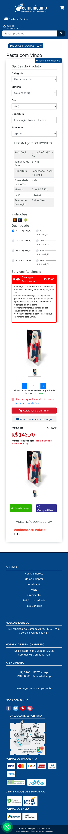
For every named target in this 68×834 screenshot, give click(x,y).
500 (42, 250)
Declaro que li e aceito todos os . (35, 401)
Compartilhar (45, 510)
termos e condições (27, 403)
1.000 (42, 260)
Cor (14, 100)
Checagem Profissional (28, 279)
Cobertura (18, 113)
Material (16, 86)
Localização (34, 584)
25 (17, 250)
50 (17, 260)
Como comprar (34, 578)
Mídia (34, 589)
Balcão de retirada (34, 600)
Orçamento (34, 595)
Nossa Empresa (34, 573)
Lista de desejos (22, 508)
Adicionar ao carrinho (35, 410)
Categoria (17, 73)
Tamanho (17, 127)
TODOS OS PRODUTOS (22, 45)
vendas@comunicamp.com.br (34, 688)
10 (17, 240)
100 (41, 231)
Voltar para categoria (49, 60)
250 (42, 240)
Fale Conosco (34, 605)
